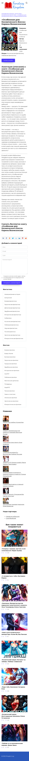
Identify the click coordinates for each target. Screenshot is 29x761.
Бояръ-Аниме (8, 353)
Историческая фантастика (12, 314)
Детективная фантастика (12, 308)
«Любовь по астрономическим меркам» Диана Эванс (12, 744)
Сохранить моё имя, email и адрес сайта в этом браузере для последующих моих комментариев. (14, 278)
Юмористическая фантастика (13, 338)
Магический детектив (11, 380)
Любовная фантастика (11, 325)
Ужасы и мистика (9, 394)
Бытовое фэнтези (9, 357)
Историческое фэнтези (11, 370)
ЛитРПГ (6, 374)
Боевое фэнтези (9, 350)
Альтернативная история (12, 294)
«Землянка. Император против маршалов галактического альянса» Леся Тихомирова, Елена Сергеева (14, 605)
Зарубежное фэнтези (11, 367)
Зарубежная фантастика (12, 311)
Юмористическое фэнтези (12, 404)
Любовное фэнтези (10, 377)
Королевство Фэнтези (8, 13)
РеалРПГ (7, 387)
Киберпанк (8, 318)
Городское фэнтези (10, 363)
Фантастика (18, 13)
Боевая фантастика (10, 301)
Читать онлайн (8, 60)
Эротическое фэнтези (11, 401)
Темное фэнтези (9, 391)
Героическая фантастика (12, 304)
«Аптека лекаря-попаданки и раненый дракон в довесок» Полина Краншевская (14, 474)
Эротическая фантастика (12, 335)
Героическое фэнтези (11, 360)
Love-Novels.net (11, 518)
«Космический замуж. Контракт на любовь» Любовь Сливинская (13, 660)
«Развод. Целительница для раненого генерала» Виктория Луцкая (12, 432)
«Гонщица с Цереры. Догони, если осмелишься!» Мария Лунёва (14, 549)
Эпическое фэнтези (10, 397)
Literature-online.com (12, 516)
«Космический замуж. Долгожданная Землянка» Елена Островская (13, 716)
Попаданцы (8, 384)
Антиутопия (8, 297)
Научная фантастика (10, 328)
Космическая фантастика (9, 15)
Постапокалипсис (10, 331)
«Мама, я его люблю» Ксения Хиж (13, 422)
